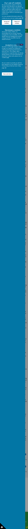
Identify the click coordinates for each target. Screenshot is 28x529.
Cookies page (17, 18)
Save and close (7, 74)
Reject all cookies (17, 22)
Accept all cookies (6, 22)
